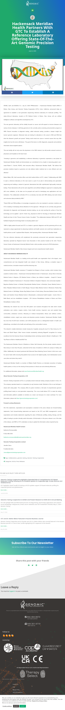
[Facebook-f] (4, 636)
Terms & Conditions (18, 692)
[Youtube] (13, 636)
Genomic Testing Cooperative (35, 458)
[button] (32, 10)
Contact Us (15, 684)
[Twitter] (7, 636)
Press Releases (20, 461)
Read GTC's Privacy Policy (39, 701)
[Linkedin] (10, 636)
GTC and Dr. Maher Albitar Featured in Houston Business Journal (22, 519)
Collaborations (13, 458)
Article (14, 461)
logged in (12, 591)
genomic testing (22, 458)
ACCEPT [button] (23, 706)
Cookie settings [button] (7, 706)
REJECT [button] (16, 706)
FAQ (14, 687)
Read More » (4, 490)
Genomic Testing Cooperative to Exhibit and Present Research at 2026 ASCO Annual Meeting (31, 500)
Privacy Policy (16, 689)
